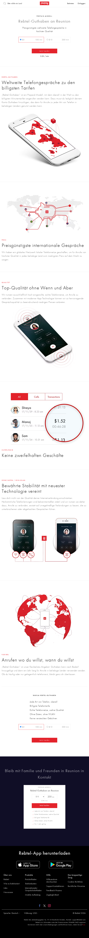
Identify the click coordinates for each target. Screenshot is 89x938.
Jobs (5, 888)
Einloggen (82, 3)
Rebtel (6, 879)
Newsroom (8, 892)
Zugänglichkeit (52, 895)
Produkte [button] (29, 875)
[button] (11, 913)
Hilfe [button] (48, 875)
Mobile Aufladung (32, 895)
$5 (31, 39)
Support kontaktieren (55, 886)
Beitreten (70, 3)
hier (84, 925)
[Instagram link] (49, 906)
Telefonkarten (31, 884)
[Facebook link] (40, 906)
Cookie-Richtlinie (75, 882)
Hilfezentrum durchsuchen (51, 880)
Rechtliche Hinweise (76, 886)
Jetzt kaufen (44, 805)
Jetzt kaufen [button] (44, 51)
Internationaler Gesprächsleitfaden (33, 889)
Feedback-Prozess (54, 890)
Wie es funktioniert (12, 884)
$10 (58, 39)
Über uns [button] (8, 875)
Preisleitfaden (31, 879)
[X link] (44, 906)
